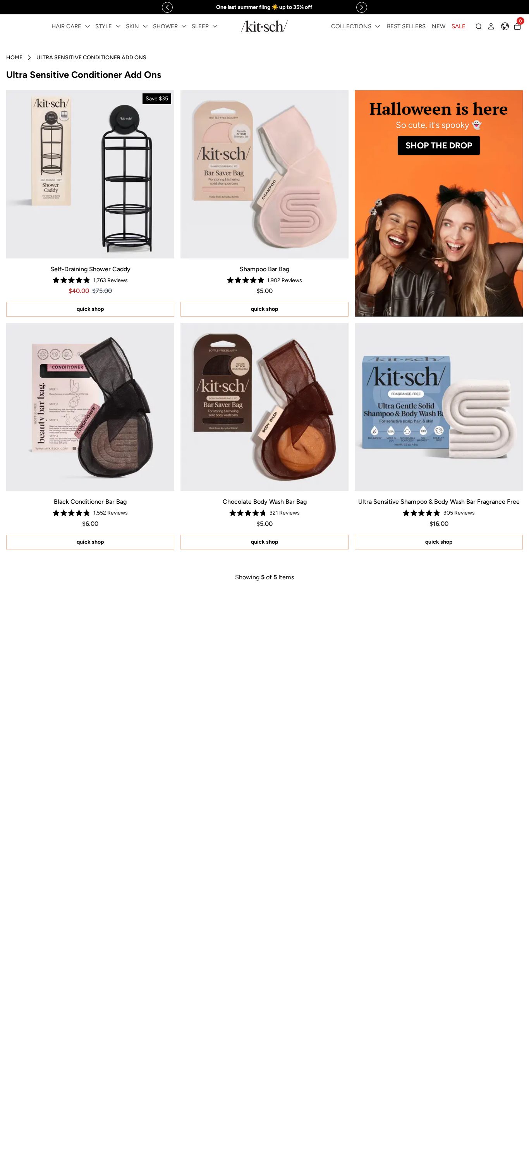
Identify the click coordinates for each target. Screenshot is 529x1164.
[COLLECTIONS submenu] (377, 26)
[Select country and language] (505, 26)
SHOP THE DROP (438, 145)
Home (14, 57)
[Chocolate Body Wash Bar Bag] (264, 407)
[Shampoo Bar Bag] (264, 174)
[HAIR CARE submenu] (87, 26)
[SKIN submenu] (145, 26)
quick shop (90, 309)
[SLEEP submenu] (215, 26)
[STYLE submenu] (118, 26)
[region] (264, 7)
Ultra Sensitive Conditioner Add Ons (91, 57)
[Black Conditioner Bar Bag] (90, 407)
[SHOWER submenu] (184, 26)
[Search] (478, 26)
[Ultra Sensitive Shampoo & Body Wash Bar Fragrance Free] (439, 407)
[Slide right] (361, 7)
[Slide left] (167, 7)
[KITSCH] (264, 26)
